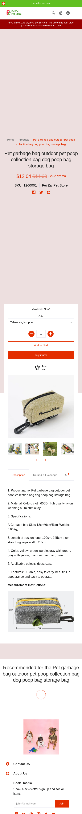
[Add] (50, 334)
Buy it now (41, 354)
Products (23, 139)
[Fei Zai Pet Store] (14, 13)
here (48, 3)
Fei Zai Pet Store (55, 185)
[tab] (18, 475)
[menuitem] (53, 13)
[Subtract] (31, 334)
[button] (3, 3)
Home (10, 139)
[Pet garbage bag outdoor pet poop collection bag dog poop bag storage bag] (41, 406)
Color (41, 316)
